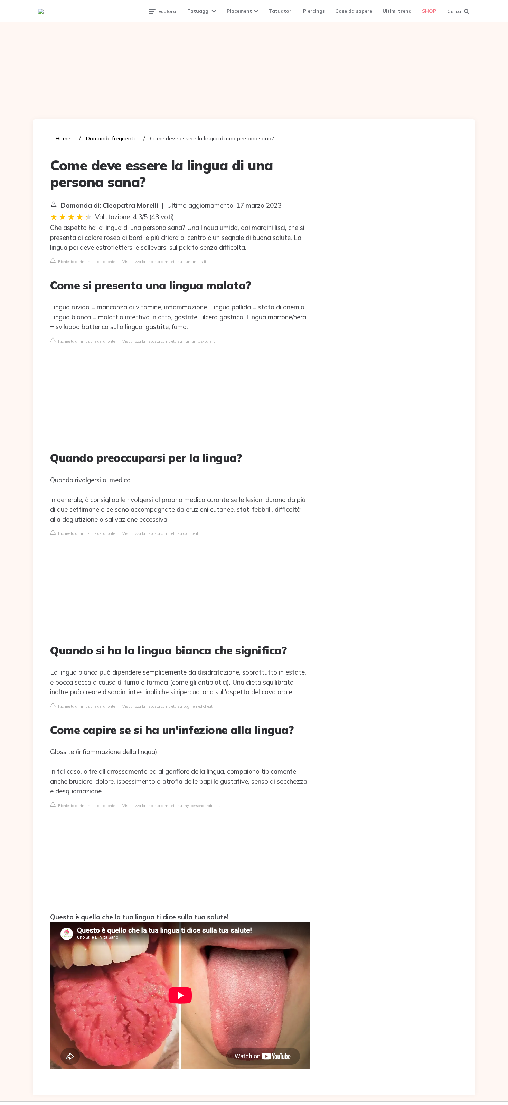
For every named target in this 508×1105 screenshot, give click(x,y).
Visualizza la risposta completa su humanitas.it (164, 261)
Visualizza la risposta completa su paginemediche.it (167, 706)
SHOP (429, 11)
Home (62, 138)
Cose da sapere (353, 11)
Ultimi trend (397, 11)
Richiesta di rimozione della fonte (86, 261)
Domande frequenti (110, 138)
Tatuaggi (198, 11)
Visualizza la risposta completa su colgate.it (160, 533)
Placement (239, 11)
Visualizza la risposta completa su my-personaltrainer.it (171, 805)
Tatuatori (281, 11)
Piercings (314, 11)
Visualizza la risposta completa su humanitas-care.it (168, 341)
